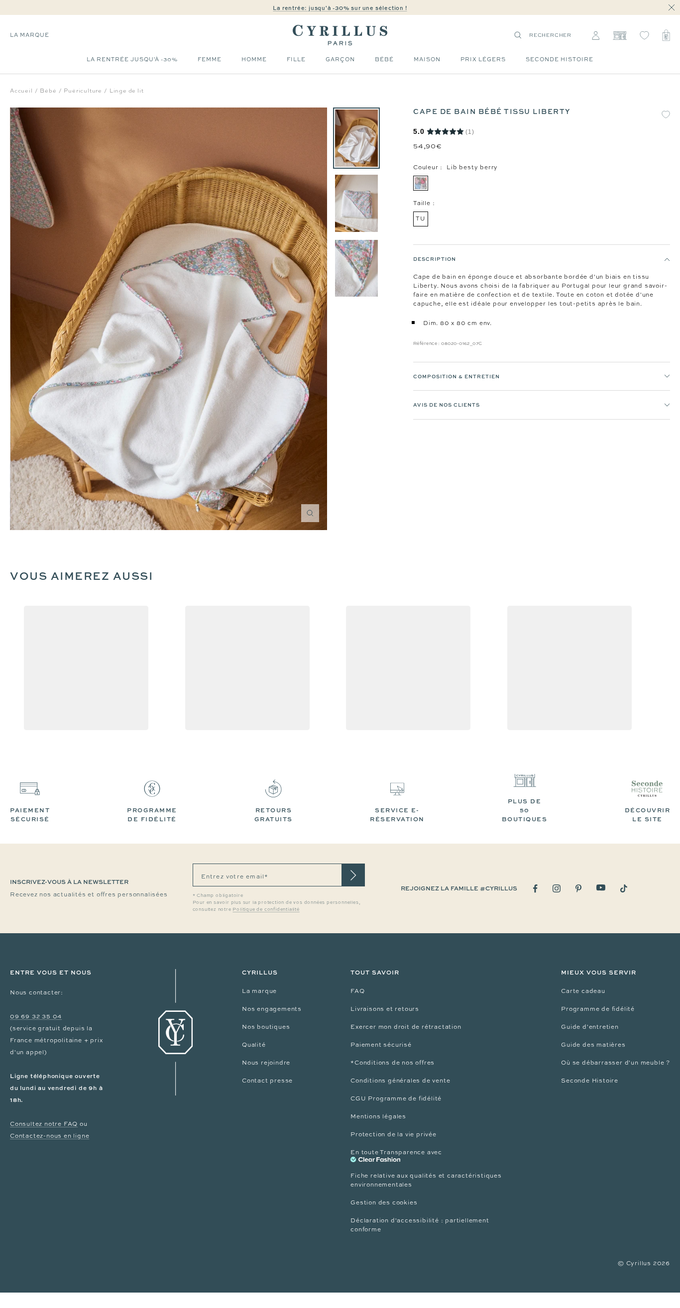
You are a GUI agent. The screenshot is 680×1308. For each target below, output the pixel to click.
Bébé (384, 59)
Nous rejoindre (266, 1063)
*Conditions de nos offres (392, 1063)
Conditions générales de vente (400, 1081)
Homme (254, 59)
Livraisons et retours (384, 1009)
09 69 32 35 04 (36, 1016)
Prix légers (483, 59)
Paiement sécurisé (381, 1045)
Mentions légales (378, 1116)
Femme (210, 59)
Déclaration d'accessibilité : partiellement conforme (419, 1224)
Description (434, 258)
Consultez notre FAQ (44, 1124)
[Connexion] (595, 35)
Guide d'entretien (590, 1027)
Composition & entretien (456, 376)
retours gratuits (273, 814)
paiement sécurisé (30, 814)
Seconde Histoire (589, 1081)
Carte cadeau (583, 991)
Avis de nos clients (446, 405)
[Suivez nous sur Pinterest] (578, 888)
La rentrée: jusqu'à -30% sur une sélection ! (340, 7)
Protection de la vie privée (393, 1134)
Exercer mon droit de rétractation (405, 1027)
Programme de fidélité (598, 1009)
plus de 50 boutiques (525, 810)
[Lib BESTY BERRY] (420, 183)
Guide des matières (593, 1045)
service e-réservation (397, 814)
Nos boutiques (266, 1027)
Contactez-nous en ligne (49, 1136)
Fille (296, 59)
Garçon (340, 59)
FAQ (357, 991)
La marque (29, 34)
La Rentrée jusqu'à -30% (132, 59)
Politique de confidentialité (265, 909)
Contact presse (267, 1081)
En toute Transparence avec (396, 1152)
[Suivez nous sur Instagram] (557, 888)
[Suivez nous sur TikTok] (623, 888)
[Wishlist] (644, 35)
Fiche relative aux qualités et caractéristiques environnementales (426, 1180)
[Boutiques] (619, 35)
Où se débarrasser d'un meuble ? (615, 1063)
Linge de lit (127, 90)
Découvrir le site (648, 814)
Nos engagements (272, 1009)
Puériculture (83, 90)
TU (421, 218)
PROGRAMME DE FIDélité (152, 814)
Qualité (254, 1045)
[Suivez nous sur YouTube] (600, 887)
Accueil (21, 90)
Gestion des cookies (383, 1202)
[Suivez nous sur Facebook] (535, 888)
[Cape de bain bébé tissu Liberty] (356, 138)
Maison (427, 59)
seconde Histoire (559, 59)
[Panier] (666, 35)
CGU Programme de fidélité (396, 1098)
